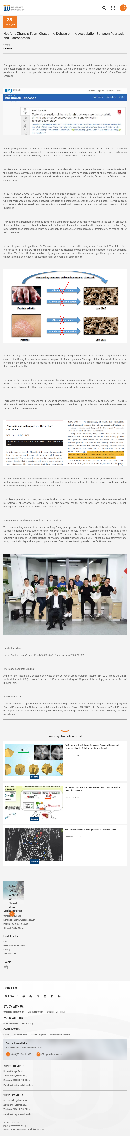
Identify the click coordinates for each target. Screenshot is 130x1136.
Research (7, 48)
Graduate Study (35, 1012)
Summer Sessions (56, 1012)
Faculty (6, 949)
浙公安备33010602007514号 (14, 1126)
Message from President (14, 945)
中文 (123, 7)
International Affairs (60, 1034)
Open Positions (10, 1023)
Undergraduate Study (13, 1012)
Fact (5, 941)
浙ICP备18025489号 (11, 1122)
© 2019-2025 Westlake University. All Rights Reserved (23, 1129)
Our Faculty (27, 1023)
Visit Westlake (9, 953)
